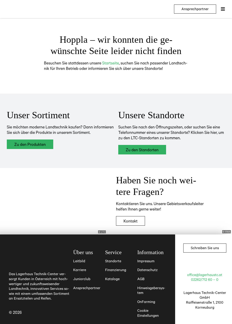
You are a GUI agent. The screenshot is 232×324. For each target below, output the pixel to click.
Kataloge (112, 279)
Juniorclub (81, 279)
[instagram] (201, 264)
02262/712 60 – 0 (204, 279)
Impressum (146, 261)
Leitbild (79, 261)
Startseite (110, 62)
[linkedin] (217, 264)
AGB (141, 279)
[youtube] (209, 264)
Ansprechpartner (86, 288)
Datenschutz (147, 269)
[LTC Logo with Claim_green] (27, 5)
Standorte (113, 261)
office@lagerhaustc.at (204, 274)
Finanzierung (115, 269)
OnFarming (146, 301)
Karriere (79, 269)
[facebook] (192, 264)
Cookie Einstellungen (148, 313)
